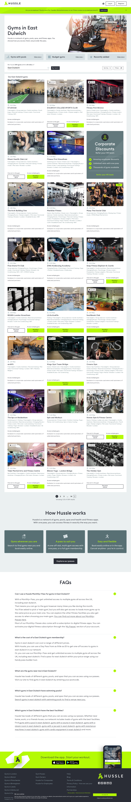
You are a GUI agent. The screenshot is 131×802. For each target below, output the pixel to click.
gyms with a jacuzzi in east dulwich (58, 726)
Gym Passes (40, 774)
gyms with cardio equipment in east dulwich (60, 730)
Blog (68, 777)
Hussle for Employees (44, 783)
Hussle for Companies (44, 780)
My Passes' (71, 627)
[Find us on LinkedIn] (108, 783)
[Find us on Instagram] (105, 783)
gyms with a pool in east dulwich (34, 723)
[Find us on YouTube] (110, 783)
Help (69, 774)
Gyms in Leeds (10, 787)
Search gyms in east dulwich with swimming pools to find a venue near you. (50, 700)
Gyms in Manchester (12, 780)
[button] (26, 103)
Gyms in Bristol (10, 777)
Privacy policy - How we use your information (79, 792)
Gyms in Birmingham (12, 783)
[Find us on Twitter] (102, 783)
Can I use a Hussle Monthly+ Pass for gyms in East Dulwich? (42, 594)
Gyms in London (10, 774)
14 (71, 496)
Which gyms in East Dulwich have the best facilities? (39, 710)
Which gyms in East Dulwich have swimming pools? (38, 691)
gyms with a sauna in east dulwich (67, 723)
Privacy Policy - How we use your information (79, 785)
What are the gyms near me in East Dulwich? (35, 671)
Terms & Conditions (74, 780)
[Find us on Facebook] (99, 783)
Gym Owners (41, 777)
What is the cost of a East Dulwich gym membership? (39, 638)
